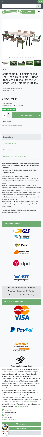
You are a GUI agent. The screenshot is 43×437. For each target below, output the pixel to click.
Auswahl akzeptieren (21, 433)
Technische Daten (9, 143)
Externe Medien (10, 412)
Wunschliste (7, 121)
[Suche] (38, 6)
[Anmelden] (2, 1)
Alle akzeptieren (21, 424)
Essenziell (8, 410)
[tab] (21, 137)
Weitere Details (8, 150)
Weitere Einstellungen (9, 419)
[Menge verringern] (8, 116)
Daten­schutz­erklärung (21, 406)
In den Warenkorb (26, 115)
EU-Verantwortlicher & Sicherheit (14, 156)
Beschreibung (8, 137)
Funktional (8, 417)
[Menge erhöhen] (8, 113)
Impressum (30, 402)
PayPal (7, 415)
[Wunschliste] (36, 1)
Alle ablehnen (21, 428)
